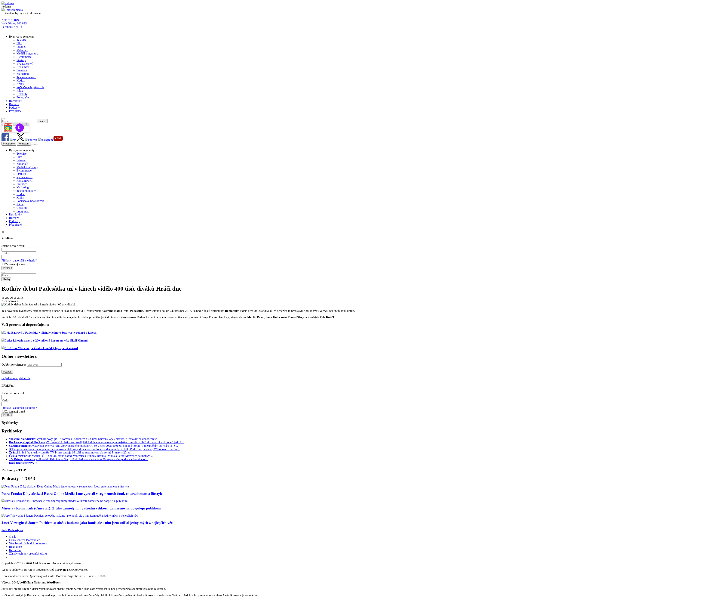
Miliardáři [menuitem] (22, 50)
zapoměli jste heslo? (25, 260)
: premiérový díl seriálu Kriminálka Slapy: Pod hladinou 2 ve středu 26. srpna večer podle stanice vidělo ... (78, 459)
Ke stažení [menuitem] (15, 550)
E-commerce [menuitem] (24, 56)
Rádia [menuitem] (20, 90)
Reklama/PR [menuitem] (24, 67)
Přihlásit (6, 260)
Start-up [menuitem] (21, 60)
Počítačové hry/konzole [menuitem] (30, 87)
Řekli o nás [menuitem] (15, 546)
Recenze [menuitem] (14, 104)
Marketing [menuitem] (23, 73)
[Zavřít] (3, 232)
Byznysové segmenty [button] (21, 36)
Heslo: (5, 253)
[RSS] (13, 139)
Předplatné (9, 143)
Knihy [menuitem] (20, 83)
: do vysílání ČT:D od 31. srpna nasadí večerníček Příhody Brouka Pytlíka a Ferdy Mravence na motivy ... (81, 455)
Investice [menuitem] (22, 70)
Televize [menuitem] (21, 40)
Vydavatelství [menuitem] (24, 63)
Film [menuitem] (19, 43)
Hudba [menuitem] (21, 80)
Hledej (6, 279)
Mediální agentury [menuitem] (27, 53)
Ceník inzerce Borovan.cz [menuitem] (24, 540)
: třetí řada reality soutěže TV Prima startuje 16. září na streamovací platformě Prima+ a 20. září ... (72, 452)
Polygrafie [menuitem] (23, 97)
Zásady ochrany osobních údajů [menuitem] (28, 553)
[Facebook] (6, 139)
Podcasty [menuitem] (14, 107)
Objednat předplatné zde (16, 378)
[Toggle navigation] (36, 144)
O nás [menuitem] (12, 536)
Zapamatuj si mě (15, 264)
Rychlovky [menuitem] (15, 100)
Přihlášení (23, 143)
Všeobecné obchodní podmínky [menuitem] (28, 543)
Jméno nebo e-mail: (13, 245)
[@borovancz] (21, 139)
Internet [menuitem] (21, 46)
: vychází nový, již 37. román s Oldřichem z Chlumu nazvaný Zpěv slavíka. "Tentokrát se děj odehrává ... (84, 439)
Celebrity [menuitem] (22, 94)
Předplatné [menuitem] (15, 111)
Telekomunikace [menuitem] (26, 77)
